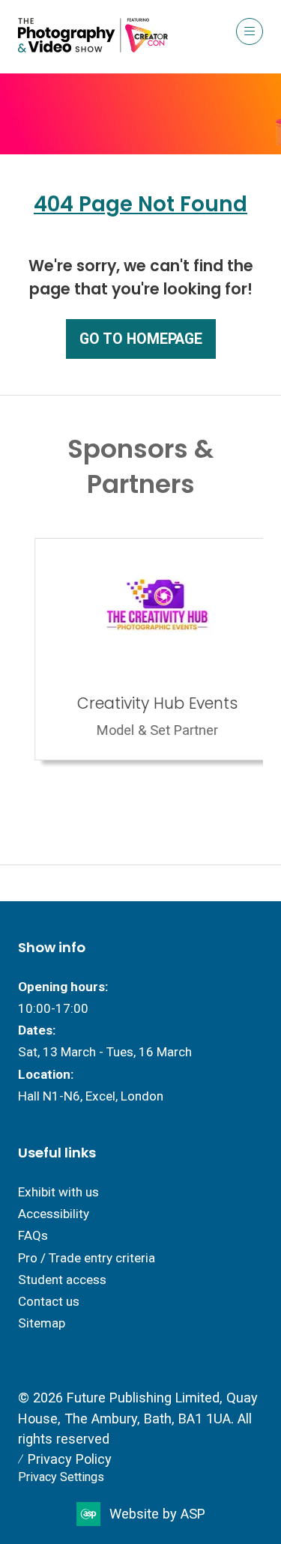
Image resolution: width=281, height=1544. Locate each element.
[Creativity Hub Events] (140, 649)
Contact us (48, 1301)
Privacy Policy (70, 1459)
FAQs (33, 1235)
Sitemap (41, 1323)
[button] (249, 31)
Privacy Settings (61, 1477)
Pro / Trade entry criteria (86, 1257)
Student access (62, 1279)
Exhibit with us (58, 1191)
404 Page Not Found (140, 204)
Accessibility (53, 1213)
